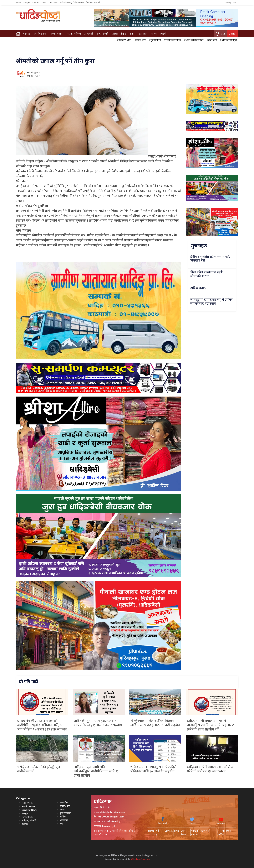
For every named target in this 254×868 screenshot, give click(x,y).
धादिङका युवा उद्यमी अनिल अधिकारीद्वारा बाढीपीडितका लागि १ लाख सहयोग (96, 771)
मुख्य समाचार (27, 803)
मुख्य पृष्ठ (26, 34)
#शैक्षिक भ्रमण (140, 40)
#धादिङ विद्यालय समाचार (193, 40)
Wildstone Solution (140, 859)
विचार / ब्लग (56, 34)
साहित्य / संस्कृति (119, 34)
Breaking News (29, 810)
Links (44, 2)
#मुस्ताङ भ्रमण (154, 40)
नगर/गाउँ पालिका (73, 34)
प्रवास (132, 34)
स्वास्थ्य (153, 34)
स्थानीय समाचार (40, 34)
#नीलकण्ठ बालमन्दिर (172, 40)
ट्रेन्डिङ (222, 34)
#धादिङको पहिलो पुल (228, 40)
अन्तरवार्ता (88, 34)
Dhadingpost (33, 73)
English (232, 34)
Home (18, 2)
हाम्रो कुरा (27, 2)
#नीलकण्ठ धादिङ (123, 40)
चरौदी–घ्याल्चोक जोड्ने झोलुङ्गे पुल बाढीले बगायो (38, 769)
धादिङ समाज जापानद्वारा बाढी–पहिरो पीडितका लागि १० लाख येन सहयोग (153, 769)
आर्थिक (63, 817)
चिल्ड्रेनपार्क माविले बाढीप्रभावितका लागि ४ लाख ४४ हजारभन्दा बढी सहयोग (155, 723)
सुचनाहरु (143, 34)
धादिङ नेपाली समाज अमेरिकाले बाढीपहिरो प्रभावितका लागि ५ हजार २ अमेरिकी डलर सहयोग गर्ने (210, 725)
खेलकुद (25, 814)
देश (61, 824)
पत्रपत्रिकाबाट (27, 817)
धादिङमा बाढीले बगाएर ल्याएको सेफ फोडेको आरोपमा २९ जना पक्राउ (210, 769)
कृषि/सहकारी (102, 34)
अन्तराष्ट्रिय (64, 803)
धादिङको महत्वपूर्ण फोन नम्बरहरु (72, 2)
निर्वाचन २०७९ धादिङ (94, 2)
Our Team (53, 2)
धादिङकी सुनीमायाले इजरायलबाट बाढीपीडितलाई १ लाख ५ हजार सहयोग (98, 723)
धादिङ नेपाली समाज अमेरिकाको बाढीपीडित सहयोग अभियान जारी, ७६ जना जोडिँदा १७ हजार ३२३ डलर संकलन (42, 725)
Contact (36, 2)
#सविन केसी (211, 40)
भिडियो (163, 34)
